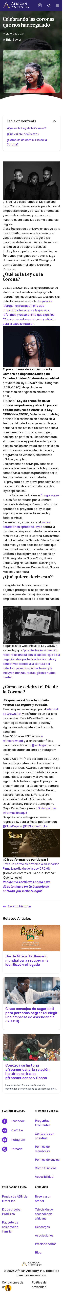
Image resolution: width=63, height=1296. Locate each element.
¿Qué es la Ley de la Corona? (27, 128)
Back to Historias (19, 906)
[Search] (49, 5)
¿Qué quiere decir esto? (23, 134)
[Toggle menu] (57, 5)
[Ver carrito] (40, 5)
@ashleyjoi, (39, 745)
